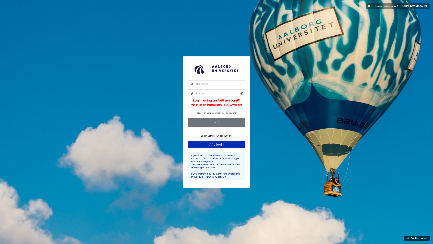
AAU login (216, 145)
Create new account (413, 6)
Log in (216, 122)
